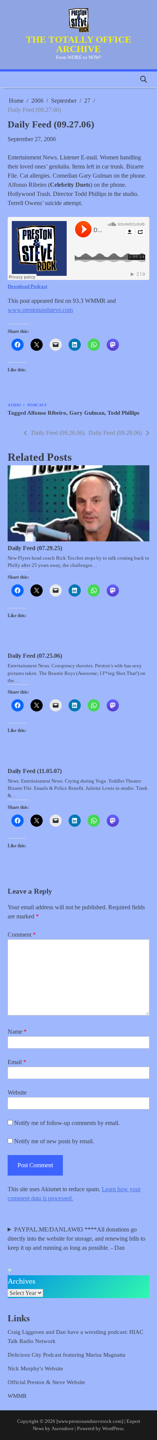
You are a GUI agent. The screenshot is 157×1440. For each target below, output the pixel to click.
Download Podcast (27, 286)
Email (17, 1062)
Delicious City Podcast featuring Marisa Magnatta (66, 1355)
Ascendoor (62, 1428)
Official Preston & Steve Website (46, 1382)
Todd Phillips (123, 413)
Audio (14, 405)
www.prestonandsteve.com (40, 310)
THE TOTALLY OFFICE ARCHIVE (78, 44)
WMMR (17, 1396)
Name (17, 1031)
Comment (22, 934)
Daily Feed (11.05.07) (35, 771)
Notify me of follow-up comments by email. (67, 1123)
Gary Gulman (86, 413)
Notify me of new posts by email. (54, 1141)
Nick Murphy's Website (35, 1368)
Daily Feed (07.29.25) (35, 548)
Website (17, 1092)
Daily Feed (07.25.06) (35, 655)
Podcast (37, 405)
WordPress (112, 1428)
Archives (21, 1281)
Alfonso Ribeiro (46, 413)
